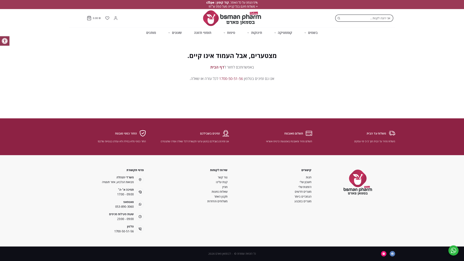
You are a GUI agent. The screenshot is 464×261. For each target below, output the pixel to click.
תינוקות (256, 32)
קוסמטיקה (285, 32)
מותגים (151, 32)
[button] (4, 41)
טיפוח (231, 32)
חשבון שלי (305, 182)
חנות (308, 177)
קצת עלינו (221, 182)
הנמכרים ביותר (302, 196)
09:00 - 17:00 (125, 194)
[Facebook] (392, 253)
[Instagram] (383, 253)
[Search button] (338, 18)
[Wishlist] (107, 18)
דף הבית (217, 67)
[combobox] (367, 18)
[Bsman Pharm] (232, 18)
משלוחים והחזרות (217, 201)
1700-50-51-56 (231, 78)
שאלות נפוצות (219, 192)
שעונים (177, 32)
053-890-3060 (124, 207)
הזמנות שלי (304, 187)
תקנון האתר (220, 196)
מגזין (224, 187)
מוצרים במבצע (303, 201)
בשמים (313, 32)
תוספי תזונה (202, 32)
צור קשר (222, 177)
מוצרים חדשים (303, 192)
